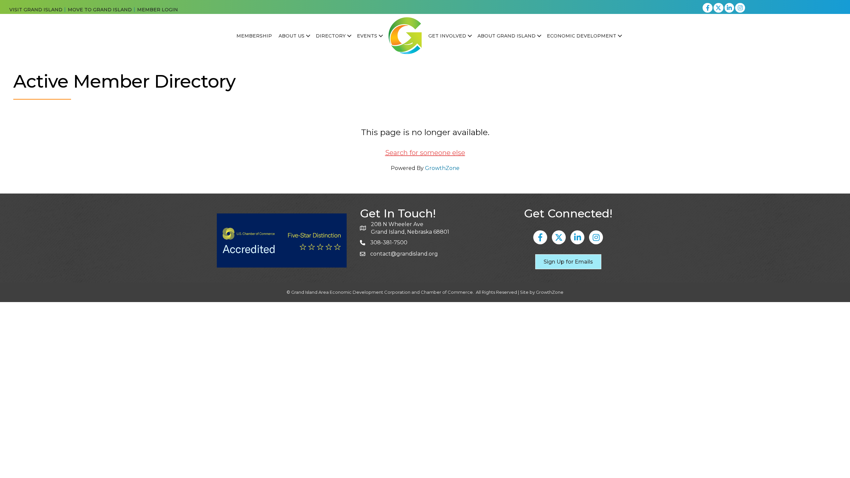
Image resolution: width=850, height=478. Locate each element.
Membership (254, 36)
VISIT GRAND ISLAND (35, 9)
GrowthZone (442, 168)
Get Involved (447, 36)
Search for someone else (425, 153)
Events (367, 36)
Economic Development (581, 36)
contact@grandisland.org (404, 254)
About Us (291, 36)
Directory (331, 36)
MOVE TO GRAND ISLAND (100, 9)
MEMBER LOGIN (157, 9)
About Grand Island (506, 36)
